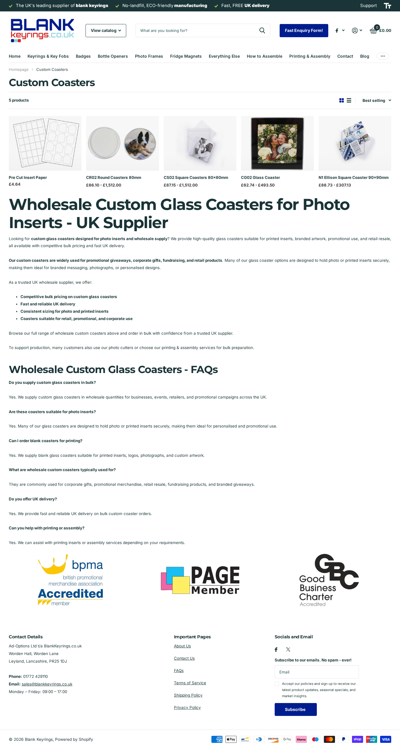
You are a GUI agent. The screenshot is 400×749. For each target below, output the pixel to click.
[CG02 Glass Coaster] (277, 143)
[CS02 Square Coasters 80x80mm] (200, 143)
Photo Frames (149, 56)
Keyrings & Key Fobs (48, 56)
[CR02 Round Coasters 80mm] (122, 143)
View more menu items (382, 56)
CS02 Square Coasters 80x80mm (196, 177)
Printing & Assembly (309, 56)
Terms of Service (190, 682)
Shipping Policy (188, 695)
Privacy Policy (187, 707)
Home (14, 56)
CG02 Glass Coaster (260, 177)
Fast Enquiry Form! (304, 30)
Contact (345, 56)
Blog (364, 56)
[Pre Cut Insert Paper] (45, 143)
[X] (288, 649)
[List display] (349, 100)
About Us (182, 646)
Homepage (19, 69)
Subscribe (295, 709)
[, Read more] (340, 30)
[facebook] (276, 649)
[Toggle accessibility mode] (387, 5)
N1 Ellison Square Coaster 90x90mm (354, 177)
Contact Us (184, 658)
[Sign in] (357, 30)
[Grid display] (341, 100)
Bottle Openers (113, 56)
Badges (83, 56)
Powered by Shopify (74, 739)
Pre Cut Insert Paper (28, 177)
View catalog (104, 30)
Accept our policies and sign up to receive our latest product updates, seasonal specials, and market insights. (319, 690)
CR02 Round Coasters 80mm (113, 177)
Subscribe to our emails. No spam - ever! (313, 660)
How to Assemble (264, 56)
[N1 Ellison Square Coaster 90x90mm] (355, 143)
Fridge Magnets (186, 56)
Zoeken (262, 30)
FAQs (179, 670)
